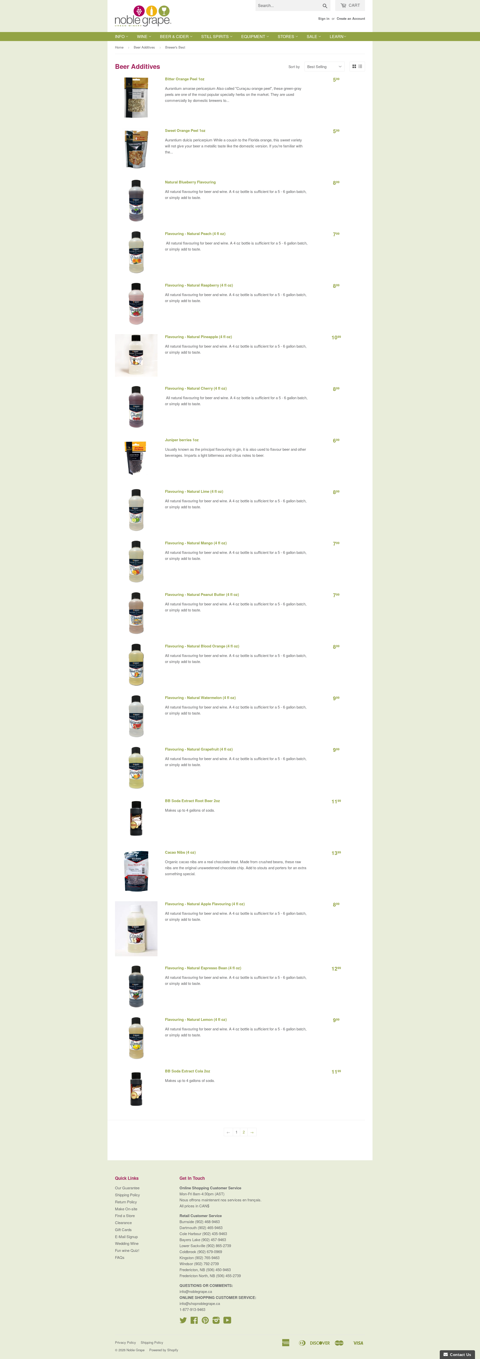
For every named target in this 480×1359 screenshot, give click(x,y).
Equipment (253, 36)
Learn (337, 36)
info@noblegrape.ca (196, 1291)
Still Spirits (215, 36)
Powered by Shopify (163, 1349)
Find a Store (125, 1215)
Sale (312, 36)
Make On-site (126, 1208)
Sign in (324, 18)
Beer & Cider (175, 36)
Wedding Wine (126, 1243)
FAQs (119, 1257)
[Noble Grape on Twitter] (183, 1321)
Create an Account (351, 18)
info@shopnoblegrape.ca (200, 1303)
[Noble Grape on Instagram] (216, 1321)
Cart (354, 5)
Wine (142, 36)
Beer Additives (144, 47)
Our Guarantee (127, 1187)
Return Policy (126, 1201)
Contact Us (459, 1354)
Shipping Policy (127, 1194)
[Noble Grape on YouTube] (227, 1321)
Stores (286, 36)
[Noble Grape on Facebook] (194, 1321)
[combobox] (293, 5)
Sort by (294, 66)
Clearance (123, 1222)
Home (119, 47)
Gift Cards (123, 1229)
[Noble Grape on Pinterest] (205, 1321)
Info (120, 36)
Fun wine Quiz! (127, 1250)
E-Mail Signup (126, 1236)
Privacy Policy (125, 1342)
